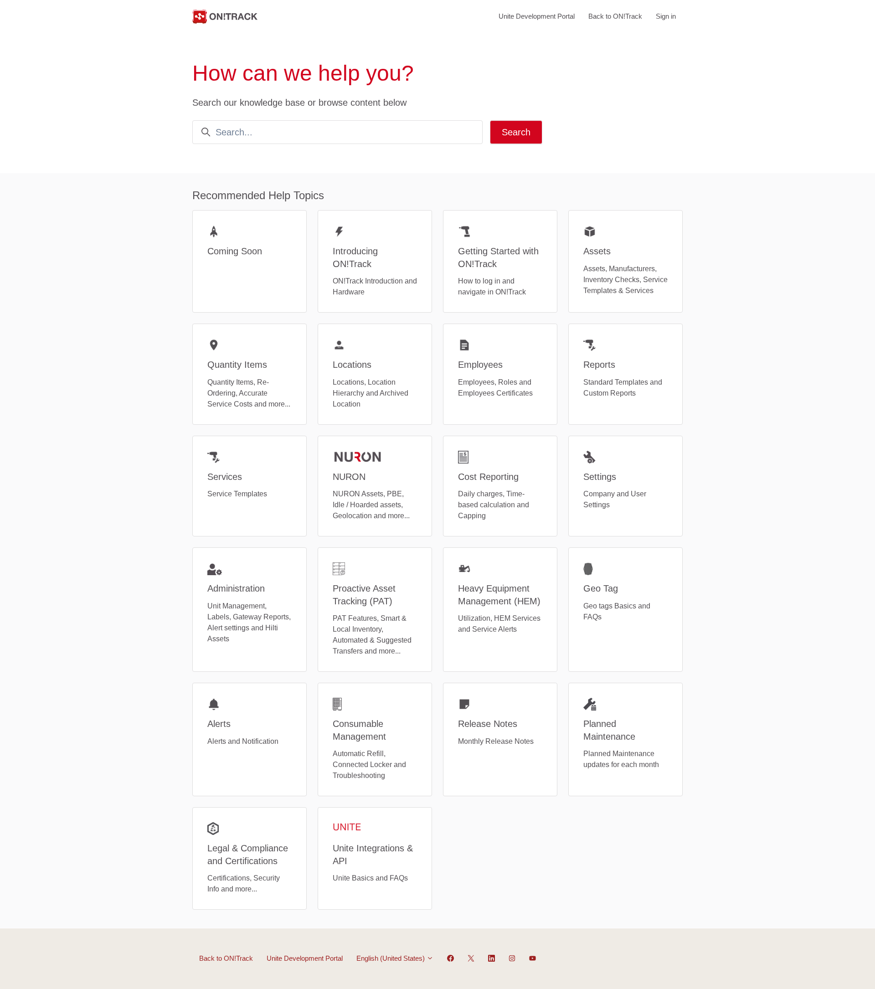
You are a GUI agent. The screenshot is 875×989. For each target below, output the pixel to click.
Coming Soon (234, 251)
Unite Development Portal (537, 16)
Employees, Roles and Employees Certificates (495, 387)
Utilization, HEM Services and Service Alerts (499, 623)
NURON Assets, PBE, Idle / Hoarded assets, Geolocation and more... (371, 505)
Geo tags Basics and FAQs (616, 611)
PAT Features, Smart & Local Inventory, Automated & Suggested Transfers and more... (372, 634)
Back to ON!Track (615, 16)
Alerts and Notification (242, 741)
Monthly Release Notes (496, 741)
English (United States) (391, 958)
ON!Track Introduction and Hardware (375, 286)
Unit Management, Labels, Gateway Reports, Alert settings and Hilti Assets (249, 622)
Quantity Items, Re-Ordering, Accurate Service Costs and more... (248, 393)
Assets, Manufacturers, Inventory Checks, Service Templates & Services (625, 279)
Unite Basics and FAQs (370, 878)
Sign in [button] (666, 16)
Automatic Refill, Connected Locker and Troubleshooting (369, 764)
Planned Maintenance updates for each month (621, 759)
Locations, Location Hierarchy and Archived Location (370, 393)
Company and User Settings (614, 499)
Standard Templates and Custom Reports (622, 387)
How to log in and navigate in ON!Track (492, 286)
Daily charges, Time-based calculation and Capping (493, 505)
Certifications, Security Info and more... (243, 883)
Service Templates (237, 494)
